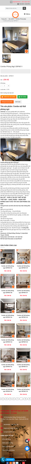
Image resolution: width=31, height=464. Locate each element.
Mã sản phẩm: (4, 76)
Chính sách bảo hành (7, 446)
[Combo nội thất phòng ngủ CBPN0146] (8, 306)
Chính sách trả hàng (7, 443)
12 (25, 398)
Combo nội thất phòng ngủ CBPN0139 (23, 390)
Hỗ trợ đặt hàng (6, 439)
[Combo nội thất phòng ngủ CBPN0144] (8, 330)
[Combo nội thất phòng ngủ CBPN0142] (8, 355)
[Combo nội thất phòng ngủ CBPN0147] (23, 281)
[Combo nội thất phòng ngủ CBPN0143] (23, 330)
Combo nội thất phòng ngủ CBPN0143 (23, 341)
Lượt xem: (3, 89)
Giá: (1, 79)
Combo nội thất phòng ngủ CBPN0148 (7, 291)
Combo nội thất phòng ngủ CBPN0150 (7, 267)
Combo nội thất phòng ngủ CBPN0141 (23, 365)
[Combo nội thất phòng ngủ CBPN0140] (8, 380)
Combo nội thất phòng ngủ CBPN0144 (7, 341)
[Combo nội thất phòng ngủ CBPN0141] (23, 355)
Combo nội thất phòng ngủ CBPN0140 (7, 390)
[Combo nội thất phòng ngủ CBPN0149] (23, 256)
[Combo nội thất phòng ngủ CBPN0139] (23, 380)
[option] (15, 40)
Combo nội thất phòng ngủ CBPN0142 (7, 365)
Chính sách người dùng (8, 450)
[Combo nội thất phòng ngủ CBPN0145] (23, 306)
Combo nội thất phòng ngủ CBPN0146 (7, 316)
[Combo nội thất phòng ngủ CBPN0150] (8, 256)
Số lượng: (2, 83)
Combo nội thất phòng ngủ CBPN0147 (23, 291)
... (21, 398)
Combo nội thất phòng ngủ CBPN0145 (23, 316)
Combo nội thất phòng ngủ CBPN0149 (23, 267)
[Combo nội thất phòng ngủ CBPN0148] (8, 281)
